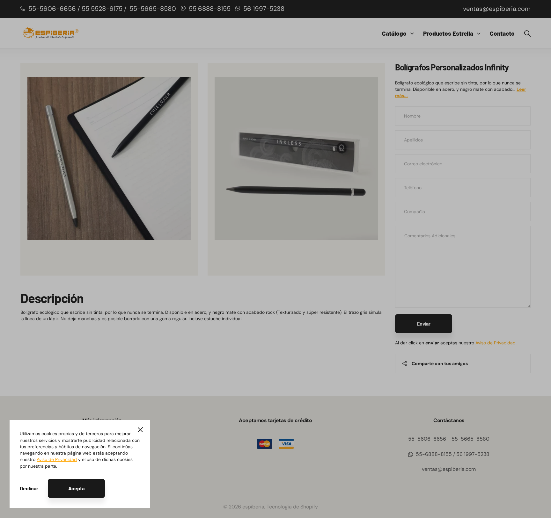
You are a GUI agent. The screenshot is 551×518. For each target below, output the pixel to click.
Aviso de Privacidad (57, 459)
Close (140, 429)
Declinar (29, 488)
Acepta (76, 488)
